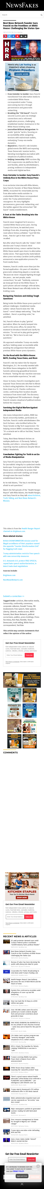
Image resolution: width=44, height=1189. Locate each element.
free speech (19, 609)
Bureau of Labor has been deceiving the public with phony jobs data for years (25, 963)
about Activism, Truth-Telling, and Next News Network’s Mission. (22, 498)
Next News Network (18, 614)
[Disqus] (22, 784)
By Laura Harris (23, 1094)
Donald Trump (26, 606)
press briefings (27, 617)
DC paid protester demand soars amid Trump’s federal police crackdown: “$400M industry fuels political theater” (25, 943)
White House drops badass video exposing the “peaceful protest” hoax (24, 1069)
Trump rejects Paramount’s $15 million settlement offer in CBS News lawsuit (25, 1090)
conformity (18, 603)
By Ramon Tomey (24, 1053)
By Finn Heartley (23, 958)
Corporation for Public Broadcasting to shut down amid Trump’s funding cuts (25, 972)
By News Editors (23, 1005)
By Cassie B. (22, 1115)
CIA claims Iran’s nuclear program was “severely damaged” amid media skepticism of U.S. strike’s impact (25, 1038)
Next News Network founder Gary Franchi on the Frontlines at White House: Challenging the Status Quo (26, 953)
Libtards (13, 612)
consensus (27, 603)
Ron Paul (15, 620)
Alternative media (31, 601)
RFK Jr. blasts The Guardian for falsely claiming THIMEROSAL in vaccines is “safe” (24, 1048)
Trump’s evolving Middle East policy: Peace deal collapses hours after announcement (24, 1059)
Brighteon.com (9, 575)
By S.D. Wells (22, 1031)
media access (23, 612)
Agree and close (22, 1176)
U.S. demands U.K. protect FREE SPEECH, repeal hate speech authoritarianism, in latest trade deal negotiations (20, 563)
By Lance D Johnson (24, 966)
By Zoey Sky (22, 1042)
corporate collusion (11, 606)
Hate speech (30, 609)
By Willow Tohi (23, 947)
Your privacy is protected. (13, 661)
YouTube (20, 625)
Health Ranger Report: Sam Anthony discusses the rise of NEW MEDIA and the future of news (26, 982)
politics (17, 617)
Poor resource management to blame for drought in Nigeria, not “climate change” (24, 1122)
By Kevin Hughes (23, 986)
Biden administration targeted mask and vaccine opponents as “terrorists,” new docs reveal (25, 1100)
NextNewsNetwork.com (13, 580)
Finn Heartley (18, 32)
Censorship (8, 603)
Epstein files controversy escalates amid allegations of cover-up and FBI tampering (25, 992)
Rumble (23, 620)
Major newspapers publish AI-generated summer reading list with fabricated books (25, 1111)
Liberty (6, 612)
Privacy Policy (18, 1171)
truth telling (18, 622)
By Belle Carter (23, 975)
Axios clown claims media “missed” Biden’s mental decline (23, 1140)
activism (19, 601)
